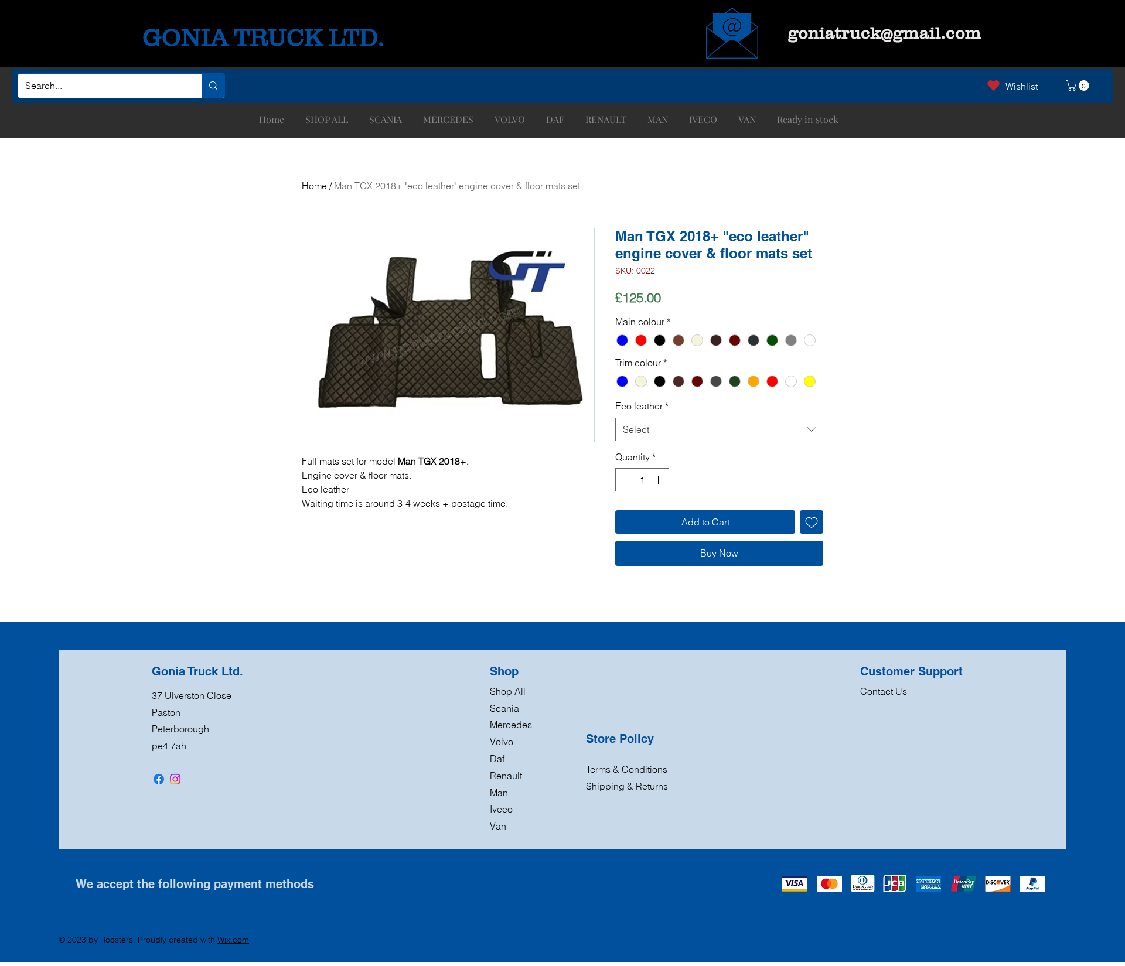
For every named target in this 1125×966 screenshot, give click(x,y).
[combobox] (719, 429)
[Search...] (213, 86)
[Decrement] (625, 480)
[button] (1079, 85)
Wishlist (1021, 86)
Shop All (508, 691)
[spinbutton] (642, 480)
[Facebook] (159, 779)
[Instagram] (175, 779)
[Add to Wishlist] (811, 522)
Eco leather (642, 406)
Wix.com (233, 939)
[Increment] (659, 480)
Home (314, 186)
